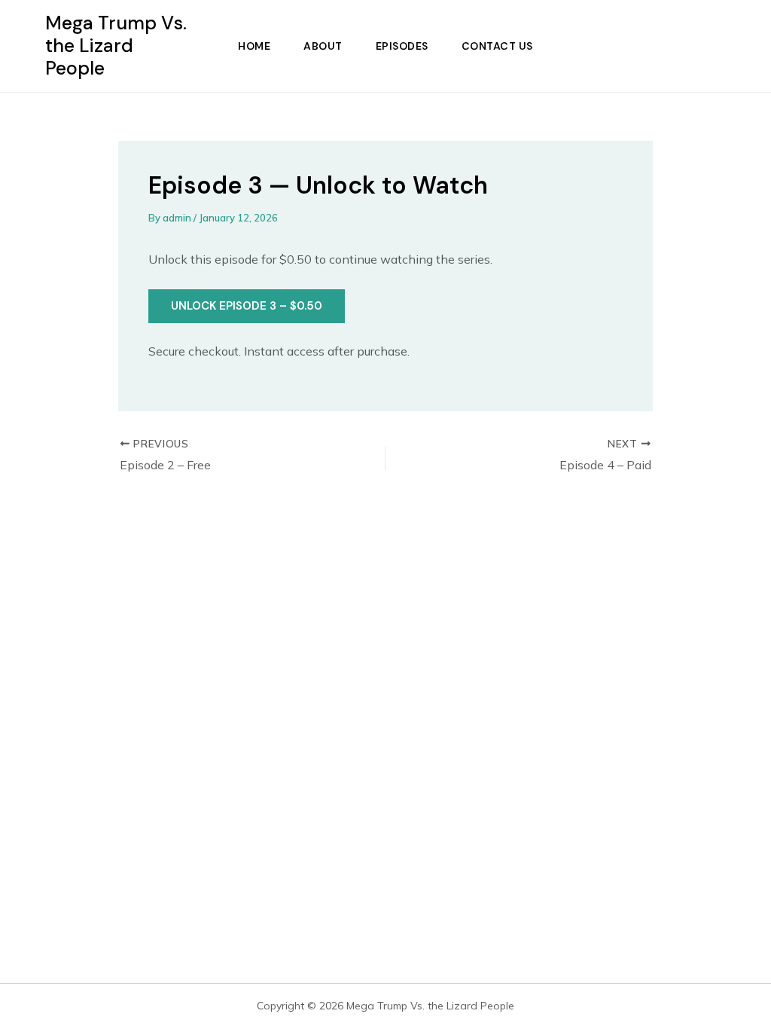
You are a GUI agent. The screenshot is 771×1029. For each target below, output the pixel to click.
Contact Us (497, 46)
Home (254, 46)
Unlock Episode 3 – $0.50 (246, 305)
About (323, 46)
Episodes (402, 46)
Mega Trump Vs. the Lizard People (116, 46)
